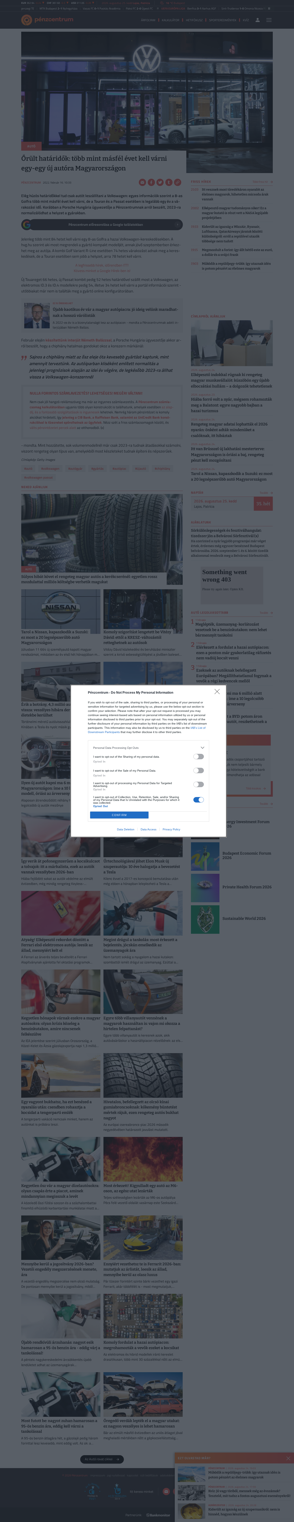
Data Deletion (125, 829)
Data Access (148, 829)
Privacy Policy (171, 829)
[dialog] (148, 761)
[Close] (218, 693)
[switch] (198, 756)
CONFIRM (119, 815)
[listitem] (148, 748)
